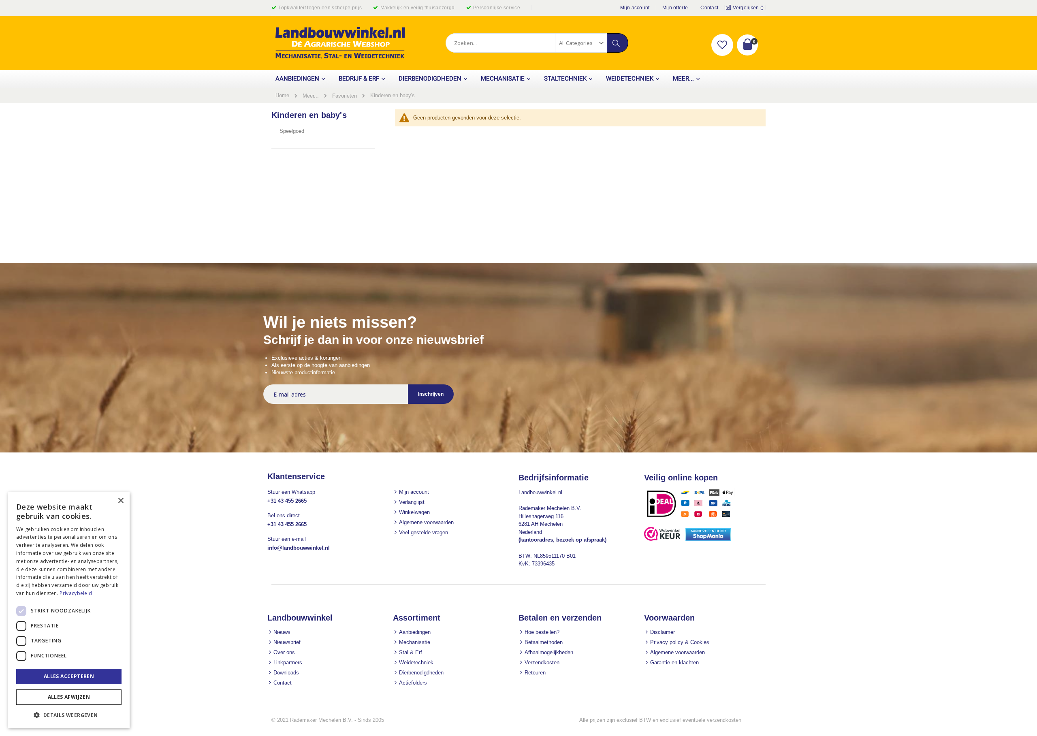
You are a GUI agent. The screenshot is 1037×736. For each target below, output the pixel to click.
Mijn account (635, 8)
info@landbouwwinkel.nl (298, 548)
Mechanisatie (414, 642)
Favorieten (344, 95)
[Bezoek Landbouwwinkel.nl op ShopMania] (708, 539)
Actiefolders (413, 683)
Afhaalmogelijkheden (549, 652)
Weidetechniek (416, 662)
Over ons (284, 652)
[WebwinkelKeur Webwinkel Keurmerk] (662, 539)
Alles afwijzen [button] (69, 696)
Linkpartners (287, 662)
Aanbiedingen (415, 632)
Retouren (535, 673)
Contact (709, 8)
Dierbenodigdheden (421, 673)
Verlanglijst (412, 502)
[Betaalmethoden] (692, 516)
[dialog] (69, 610)
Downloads (286, 673)
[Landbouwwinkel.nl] (340, 43)
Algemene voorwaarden (426, 522)
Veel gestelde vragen (423, 532)
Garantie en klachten (674, 662)
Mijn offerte (675, 8)
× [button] (120, 501)
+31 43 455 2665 (287, 501)
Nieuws (281, 632)
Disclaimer (662, 632)
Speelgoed (292, 131)
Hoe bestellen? (542, 632)
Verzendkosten (542, 662)
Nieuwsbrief (287, 642)
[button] (722, 45)
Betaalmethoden (544, 642)
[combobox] (537, 43)
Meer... (311, 95)
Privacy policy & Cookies (679, 642)
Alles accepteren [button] (69, 676)
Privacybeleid (76, 593)
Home (282, 95)
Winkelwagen (414, 512)
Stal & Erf (410, 652)
